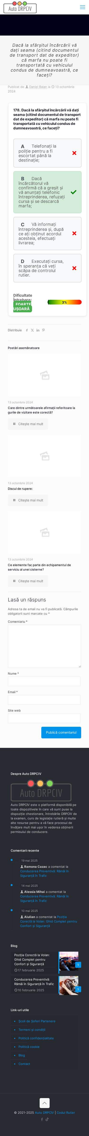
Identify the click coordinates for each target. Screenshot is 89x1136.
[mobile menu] (83, 7)
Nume (13, 673)
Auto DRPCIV (44, 1112)
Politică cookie (29, 1047)
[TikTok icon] (47, 1119)
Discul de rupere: (20, 489)
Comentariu (18, 621)
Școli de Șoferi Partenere (37, 1021)
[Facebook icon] (42, 1119)
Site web (14, 710)
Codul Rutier (66, 1112)
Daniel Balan (38, 87)
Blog (22, 1055)
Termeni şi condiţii (32, 1029)
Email (13, 692)
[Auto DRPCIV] (20, 7)
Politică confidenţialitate (36, 1038)
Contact (24, 1064)
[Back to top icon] (45, 1103)
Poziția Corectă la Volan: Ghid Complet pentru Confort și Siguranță (48, 921)
